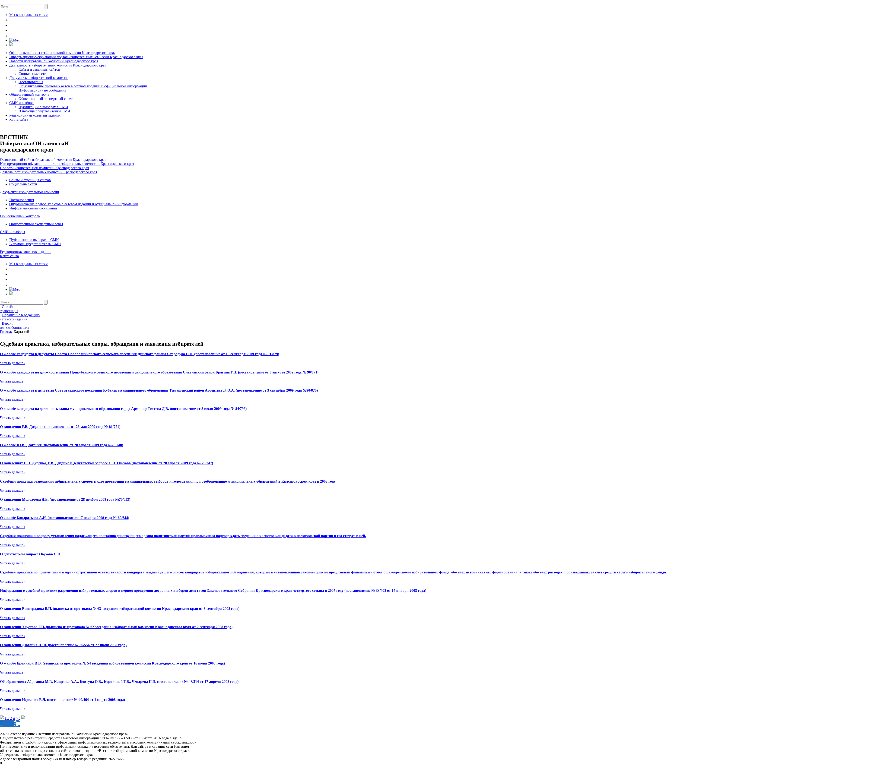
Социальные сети (32, 74)
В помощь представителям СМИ (44, 111)
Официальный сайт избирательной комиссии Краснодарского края (62, 53)
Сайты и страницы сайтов (39, 69)
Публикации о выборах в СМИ (43, 107)
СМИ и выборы (21, 103)
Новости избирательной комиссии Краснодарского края (53, 61)
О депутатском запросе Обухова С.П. (30, 554)
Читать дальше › (12, 363)
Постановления (31, 82)
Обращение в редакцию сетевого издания (20, 317)
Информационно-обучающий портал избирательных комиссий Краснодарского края (76, 57)
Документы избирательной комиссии (38, 78)
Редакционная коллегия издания (34, 115)
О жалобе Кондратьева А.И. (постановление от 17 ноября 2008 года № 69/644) (64, 518)
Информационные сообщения (42, 90)
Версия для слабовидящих (14, 325)
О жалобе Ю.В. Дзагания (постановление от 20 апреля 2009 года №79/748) (61, 445)
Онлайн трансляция (9, 309)
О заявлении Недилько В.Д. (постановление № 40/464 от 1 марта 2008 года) (62, 700)
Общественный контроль (29, 94)
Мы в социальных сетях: (28, 15)
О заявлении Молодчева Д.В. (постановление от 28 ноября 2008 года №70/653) (65, 499)
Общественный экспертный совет (46, 99)
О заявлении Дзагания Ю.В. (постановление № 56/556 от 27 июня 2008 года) (63, 645)
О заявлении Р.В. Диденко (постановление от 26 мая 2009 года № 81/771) (60, 427)
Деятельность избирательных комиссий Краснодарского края (57, 65)
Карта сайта (18, 119)
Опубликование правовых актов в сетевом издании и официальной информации (83, 86)
